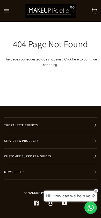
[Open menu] (12, 11)
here (75, 59)
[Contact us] (90, 207)
